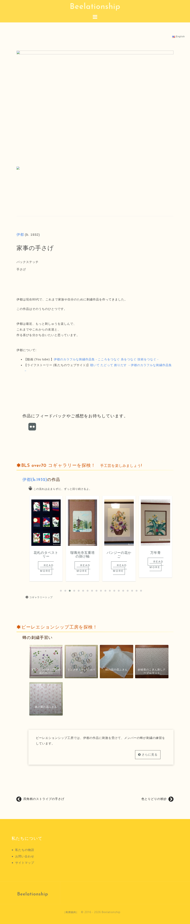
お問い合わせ (24, 856)
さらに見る (149, 754)
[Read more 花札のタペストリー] (46, 522)
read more (47, 568)
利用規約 (71, 912)
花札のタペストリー (46, 554)
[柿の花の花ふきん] (116, 661)
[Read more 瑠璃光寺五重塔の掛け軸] (82, 522)
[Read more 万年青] (155, 522)
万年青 (155, 553)
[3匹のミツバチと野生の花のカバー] (46, 661)
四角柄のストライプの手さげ (43, 798)
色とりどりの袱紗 (154, 798)
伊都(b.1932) (34, 480)
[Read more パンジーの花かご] (119, 522)
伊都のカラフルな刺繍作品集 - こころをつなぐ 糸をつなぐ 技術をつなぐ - (106, 359)
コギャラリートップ (41, 597)
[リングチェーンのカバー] (81, 661)
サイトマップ (24, 863)
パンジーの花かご (119, 554)
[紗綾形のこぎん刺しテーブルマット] (151, 661)
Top (181, 915)
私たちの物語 (24, 850)
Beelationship (95, 7)
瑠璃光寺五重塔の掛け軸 (82, 554)
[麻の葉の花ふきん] (46, 698)
